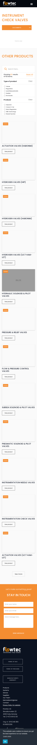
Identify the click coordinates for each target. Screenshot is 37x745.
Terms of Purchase (12, 669)
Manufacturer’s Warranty (12, 679)
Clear (30, 81)
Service (5, 693)
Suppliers (6, 695)
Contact (6, 703)
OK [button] (5, 741)
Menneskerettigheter (10, 700)
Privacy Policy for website (11, 705)
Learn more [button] (7, 736)
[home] (12, 3)
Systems (6, 690)
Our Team (6, 698)
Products (6, 688)
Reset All (29, 75)
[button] (31, 4)
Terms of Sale (13, 661)
